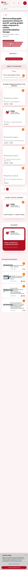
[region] (14, 561)
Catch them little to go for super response (17, 266)
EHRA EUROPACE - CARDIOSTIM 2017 (11, 243)
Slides (11, 103)
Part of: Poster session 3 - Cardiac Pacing (12, 42)
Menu (5, 9)
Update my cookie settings (14, 563)
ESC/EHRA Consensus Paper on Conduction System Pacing (17, 277)
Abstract (6, 103)
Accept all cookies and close (14, 567)
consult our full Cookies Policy (15, 561)
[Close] (25, 555)
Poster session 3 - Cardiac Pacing (14, 214)
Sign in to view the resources (14, 59)
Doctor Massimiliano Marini (11, 75)
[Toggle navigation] (25, 3)
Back (6, 15)
